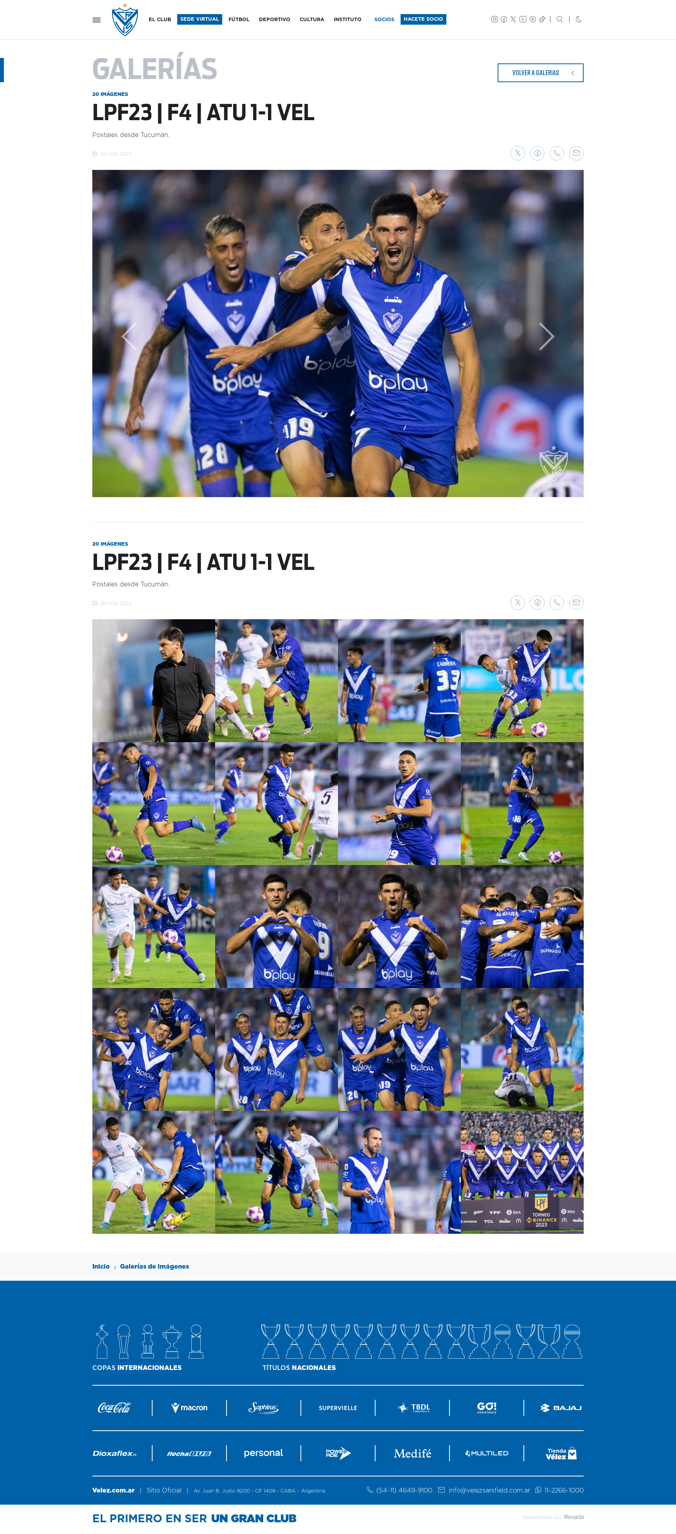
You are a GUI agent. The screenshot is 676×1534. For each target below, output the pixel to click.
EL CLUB (160, 19)
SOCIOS (384, 19)
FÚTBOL (239, 19)
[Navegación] (97, 20)
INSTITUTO (347, 19)
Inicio (101, 1267)
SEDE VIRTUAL (199, 19)
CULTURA (312, 19)
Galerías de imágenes (154, 1267)
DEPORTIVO (274, 19)
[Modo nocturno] (572, 20)
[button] (518, 153)
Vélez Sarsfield (125, 19)
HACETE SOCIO (423, 19)
